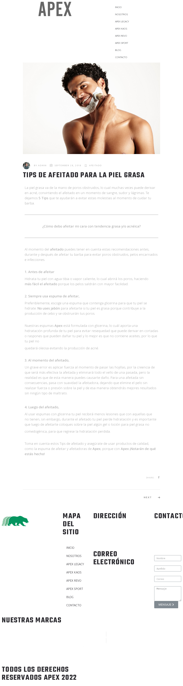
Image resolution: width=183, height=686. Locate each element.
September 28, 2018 (68, 165)
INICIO (118, 7)
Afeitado (95, 165)
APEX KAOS (121, 28)
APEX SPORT (121, 43)
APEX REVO (121, 35)
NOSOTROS (121, 14)
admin (42, 165)
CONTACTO (121, 57)
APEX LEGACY (122, 21)
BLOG (118, 50)
